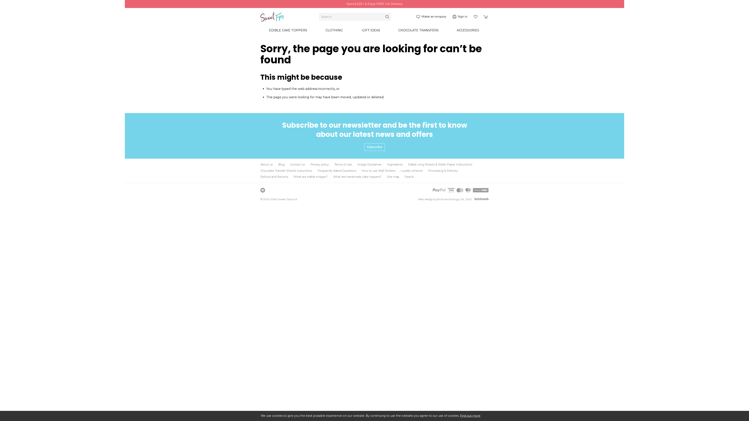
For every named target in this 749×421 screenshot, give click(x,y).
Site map (393, 177)
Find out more (470, 415)
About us (266, 164)
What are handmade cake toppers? (357, 177)
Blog (281, 164)
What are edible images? (311, 177)
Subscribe (374, 147)
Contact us (297, 164)
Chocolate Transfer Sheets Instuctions (286, 170)
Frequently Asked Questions (337, 170)
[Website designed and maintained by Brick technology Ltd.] (482, 199)
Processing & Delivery (443, 170)
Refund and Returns (274, 177)
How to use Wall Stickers (378, 170)
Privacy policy (319, 164)
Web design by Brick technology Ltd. (441, 199)
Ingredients (395, 164)
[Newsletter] (262, 190)
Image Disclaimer (369, 164)
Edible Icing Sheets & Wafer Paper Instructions (440, 164)
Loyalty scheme (412, 170)
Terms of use (343, 164)
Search (409, 177)
